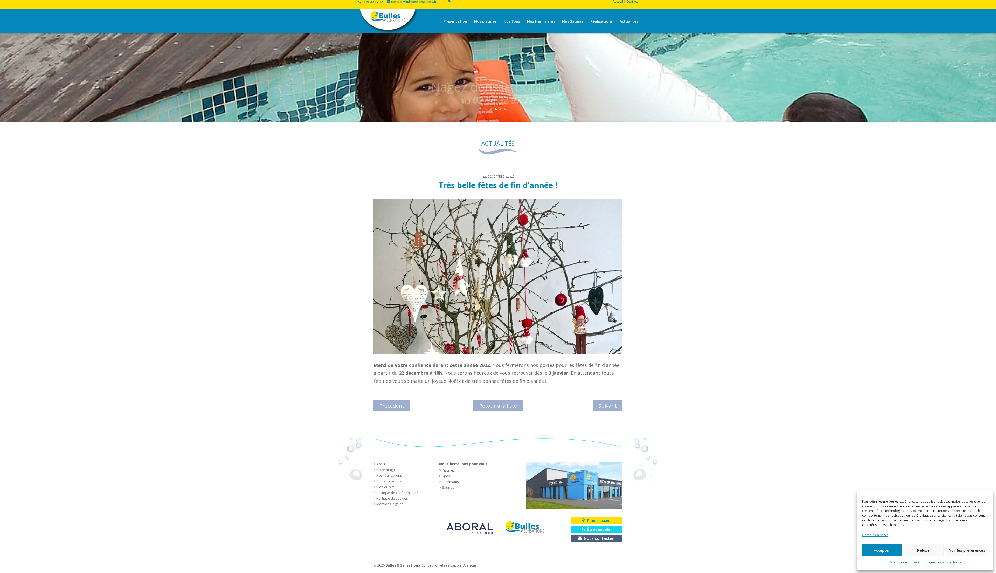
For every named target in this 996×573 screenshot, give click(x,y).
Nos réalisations (389, 475)
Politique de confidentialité (941, 562)
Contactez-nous (388, 481)
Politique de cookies (904, 562)
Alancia (469, 565)
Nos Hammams (541, 21)
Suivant (607, 405)
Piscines (448, 470)
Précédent (391, 405)
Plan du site (385, 487)
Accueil (381, 464)
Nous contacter (599, 538)
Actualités (629, 21)
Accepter (882, 550)
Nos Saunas (572, 21)
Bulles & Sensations (402, 565)
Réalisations (601, 21)
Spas (446, 476)
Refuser (924, 550)
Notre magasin (387, 469)
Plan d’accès (598, 520)
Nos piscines (485, 21)
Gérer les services (875, 535)
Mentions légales (389, 504)
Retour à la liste (498, 405)
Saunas (448, 487)
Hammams (450, 481)
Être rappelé (598, 529)
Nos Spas (511, 21)
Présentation (455, 21)
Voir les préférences (967, 550)
